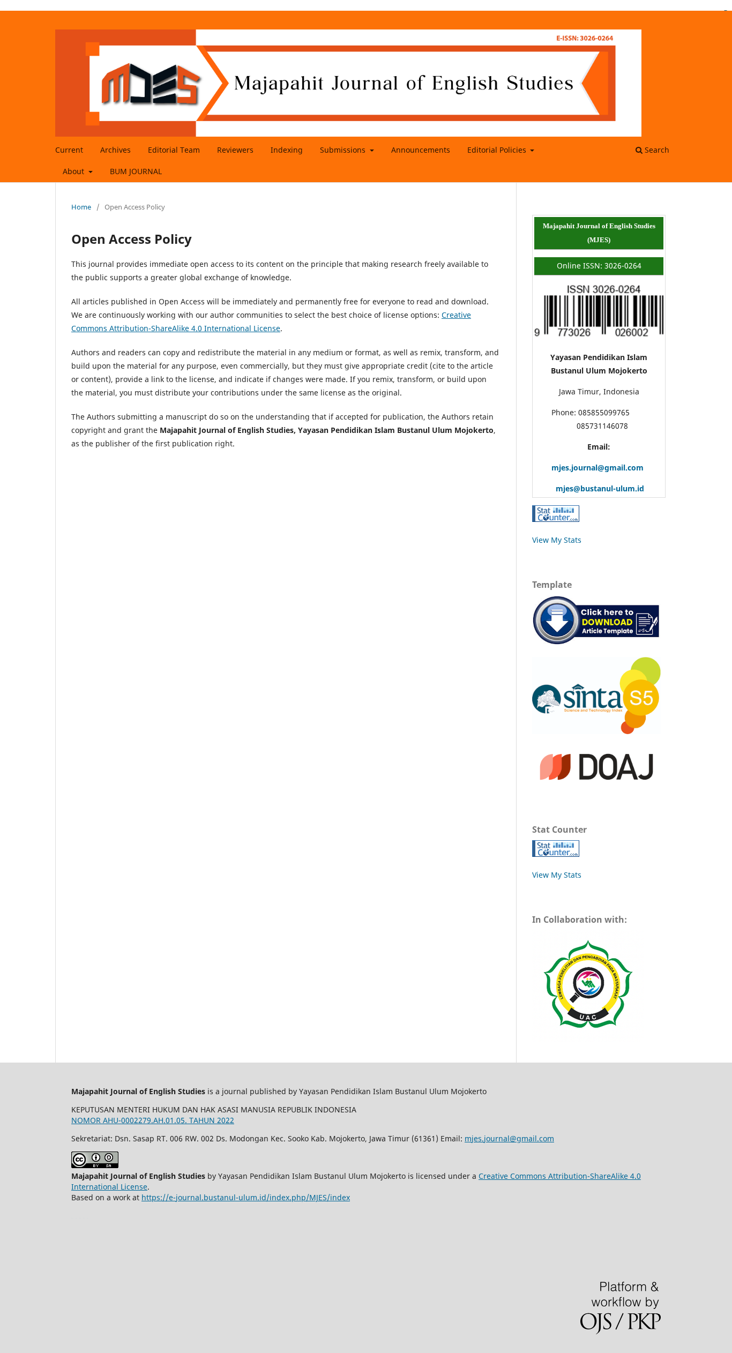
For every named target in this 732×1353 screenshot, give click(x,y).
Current (69, 150)
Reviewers (235, 150)
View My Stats (556, 540)
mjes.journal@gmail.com (589, 467)
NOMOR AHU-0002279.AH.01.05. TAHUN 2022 (152, 1120)
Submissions (344, 150)
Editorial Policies (497, 150)
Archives (115, 150)
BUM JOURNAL (136, 171)
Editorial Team (174, 150)
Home (81, 207)
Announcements (420, 150)
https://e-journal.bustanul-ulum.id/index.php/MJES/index (245, 1197)
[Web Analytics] (555, 519)
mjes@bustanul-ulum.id (589, 488)
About (74, 171)
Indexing (287, 150)
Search (656, 150)
